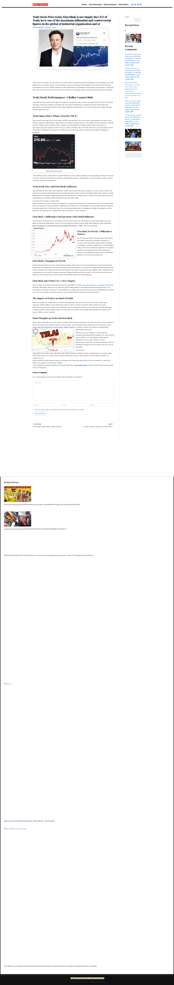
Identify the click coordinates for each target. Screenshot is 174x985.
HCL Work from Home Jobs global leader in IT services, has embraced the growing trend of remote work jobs (133, 91)
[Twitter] (135, 4)
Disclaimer (84, 981)
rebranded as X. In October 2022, (97, 285)
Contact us (93, 981)
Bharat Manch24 (131, 54)
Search (127, 16)
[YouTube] (138, 4)
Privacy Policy (74, 981)
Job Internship (95, 4)
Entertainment (110, 4)
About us (102, 981)
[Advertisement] (73, 76)
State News (123, 4)
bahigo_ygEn (129, 68)
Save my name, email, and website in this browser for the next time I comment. (60, 409)
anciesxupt (129, 115)
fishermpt (128, 101)
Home (84, 4)
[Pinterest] (140, 4)
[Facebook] (132, 4)
